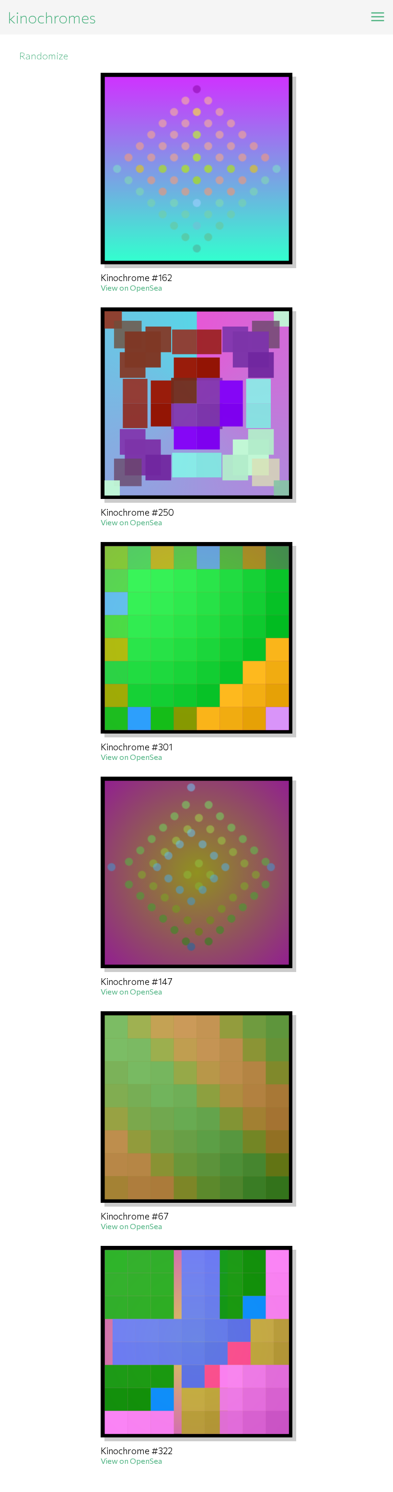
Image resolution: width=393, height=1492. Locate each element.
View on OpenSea (131, 287)
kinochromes (52, 17)
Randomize (43, 55)
